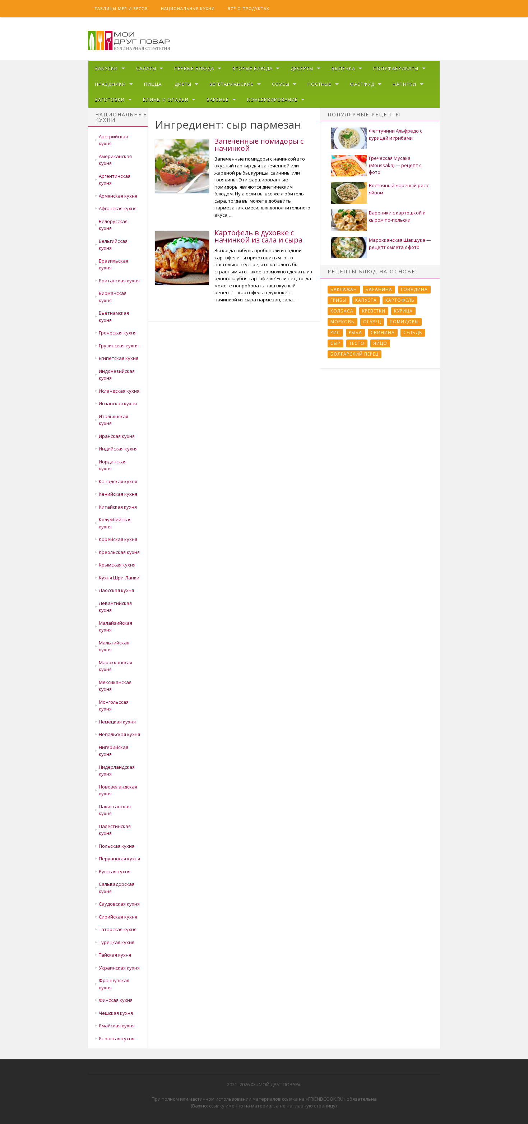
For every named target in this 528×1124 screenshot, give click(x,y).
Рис (335, 332)
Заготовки (110, 99)
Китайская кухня (118, 507)
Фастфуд (362, 84)
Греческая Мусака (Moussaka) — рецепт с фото (395, 165)
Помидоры (404, 322)
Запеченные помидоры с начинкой (259, 144)
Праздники (110, 84)
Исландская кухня (119, 391)
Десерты (302, 68)
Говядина (414, 289)
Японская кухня (116, 1038)
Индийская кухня (118, 448)
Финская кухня (116, 1000)
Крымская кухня (117, 564)
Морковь (342, 322)
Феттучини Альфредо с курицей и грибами (395, 134)
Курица (403, 311)
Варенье (218, 99)
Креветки (373, 311)
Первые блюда (194, 68)
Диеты (183, 84)
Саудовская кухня (119, 904)
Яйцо (380, 343)
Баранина (379, 289)
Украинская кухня (119, 968)
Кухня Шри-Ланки (119, 577)
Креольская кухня (119, 552)
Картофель (399, 300)
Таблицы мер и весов (121, 8)
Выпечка (343, 68)
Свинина (383, 332)
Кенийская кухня (118, 494)
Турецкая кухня (116, 942)
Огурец (372, 322)
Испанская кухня (118, 403)
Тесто (357, 343)
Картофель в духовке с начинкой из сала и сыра (258, 236)
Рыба (355, 332)
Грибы (338, 300)
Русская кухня (114, 871)
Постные (319, 84)
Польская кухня (116, 846)
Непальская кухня (119, 734)
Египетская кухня (118, 358)
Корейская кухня (118, 539)
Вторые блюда (252, 68)
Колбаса (341, 311)
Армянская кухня (118, 196)
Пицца (153, 84)
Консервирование (272, 99)
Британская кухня (119, 280)
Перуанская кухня (119, 858)
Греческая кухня (117, 332)
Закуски (106, 68)
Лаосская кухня (116, 590)
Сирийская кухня (118, 916)
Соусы (281, 84)
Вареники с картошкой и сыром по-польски (397, 216)
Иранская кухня (117, 436)
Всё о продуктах (248, 8)
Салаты (146, 68)
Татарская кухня (117, 929)
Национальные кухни (188, 8)
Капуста (366, 300)
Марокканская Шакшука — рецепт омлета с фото (400, 243)
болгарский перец (354, 354)
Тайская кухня (115, 955)
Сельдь (412, 332)
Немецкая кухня (117, 721)
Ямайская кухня (117, 1025)
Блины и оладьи (166, 99)
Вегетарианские (231, 84)
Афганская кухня (117, 208)
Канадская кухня (118, 481)
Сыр (335, 343)
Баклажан (343, 289)
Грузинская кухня (119, 345)
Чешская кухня (116, 1013)
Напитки (404, 84)
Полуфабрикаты (395, 68)
